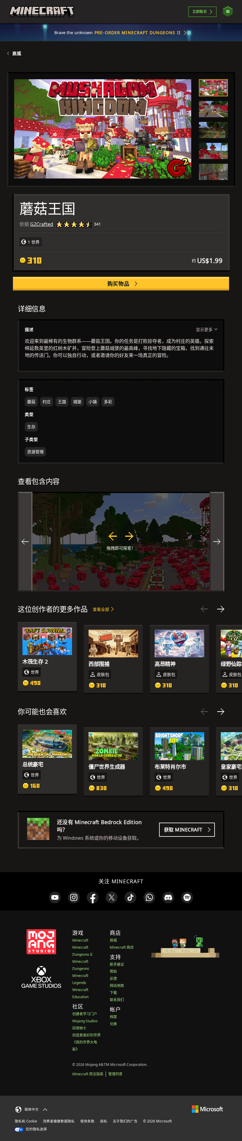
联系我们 (117, 999)
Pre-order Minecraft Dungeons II (137, 32)
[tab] (213, 87)
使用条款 (87, 1121)
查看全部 (101, 609)
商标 (103, 1121)
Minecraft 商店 (122, 947)
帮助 (113, 971)
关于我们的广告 (125, 1121)
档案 (113, 1016)
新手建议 (117, 964)
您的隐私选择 (36, 1129)
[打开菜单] (228, 12)
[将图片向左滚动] (25, 541)
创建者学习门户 (84, 1013)
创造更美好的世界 (86, 1035)
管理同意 (115, 1073)
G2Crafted (41, 224)
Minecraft (80, 940)
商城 (16, 53)
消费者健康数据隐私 (59, 1121)
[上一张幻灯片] (204, 609)
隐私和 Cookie (26, 1121)
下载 (113, 992)
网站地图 (117, 985)
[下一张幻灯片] (220, 609)
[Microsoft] (207, 1108)
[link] (55, 897)
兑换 (113, 1023)
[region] (121, 541)
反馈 (113, 978)
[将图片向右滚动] (217, 541)
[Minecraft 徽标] (41, 11)
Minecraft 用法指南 (87, 1073)
